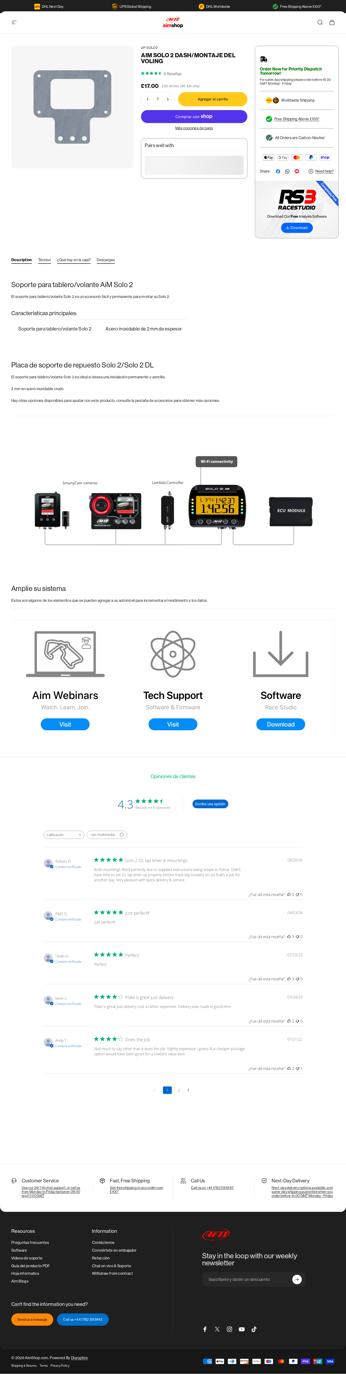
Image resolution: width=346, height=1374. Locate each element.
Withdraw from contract (112, 1273)
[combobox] (64, 835)
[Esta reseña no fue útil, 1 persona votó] (297, 1068)
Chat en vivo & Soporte (111, 1266)
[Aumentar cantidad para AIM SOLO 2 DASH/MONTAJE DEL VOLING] (168, 99)
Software (19, 1250)
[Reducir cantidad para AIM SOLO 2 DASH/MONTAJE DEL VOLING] (146, 99)
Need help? (324, 171)
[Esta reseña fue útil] (289, 936)
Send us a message (32, 1319)
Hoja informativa (25, 1273)
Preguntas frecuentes (30, 1242)
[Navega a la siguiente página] (189, 1090)
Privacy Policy (60, 1365)
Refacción (101, 1258)
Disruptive (79, 1358)
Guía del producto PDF (30, 1266)
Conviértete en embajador (114, 1250)
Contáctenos (103, 1242)
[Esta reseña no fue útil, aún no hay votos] (297, 894)
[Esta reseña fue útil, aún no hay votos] (289, 894)
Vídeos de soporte (26, 1258)
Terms (44, 1365)
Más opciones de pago (194, 128)
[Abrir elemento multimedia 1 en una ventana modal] (72, 107)
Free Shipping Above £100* (301, 6)
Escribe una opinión (210, 804)
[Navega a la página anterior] (156, 1090)
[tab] (21, 261)
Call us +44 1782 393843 (82, 1319)
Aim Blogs (19, 1281)
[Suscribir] (297, 1279)
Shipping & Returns (24, 1365)
